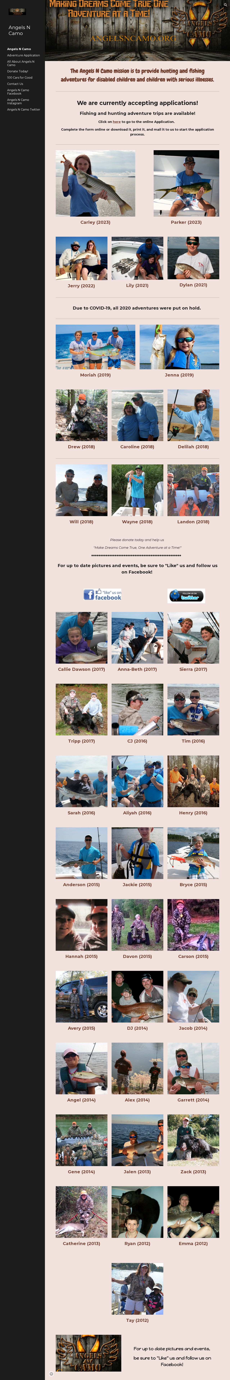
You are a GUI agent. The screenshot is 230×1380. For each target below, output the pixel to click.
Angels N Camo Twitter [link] (23, 109)
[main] (137, 75)
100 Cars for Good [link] (20, 77)
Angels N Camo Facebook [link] (18, 91)
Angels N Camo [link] (19, 49)
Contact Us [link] (15, 84)
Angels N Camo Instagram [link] (18, 101)
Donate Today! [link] (17, 71)
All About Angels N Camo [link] (20, 63)
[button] (225, 5)
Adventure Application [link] (23, 55)
